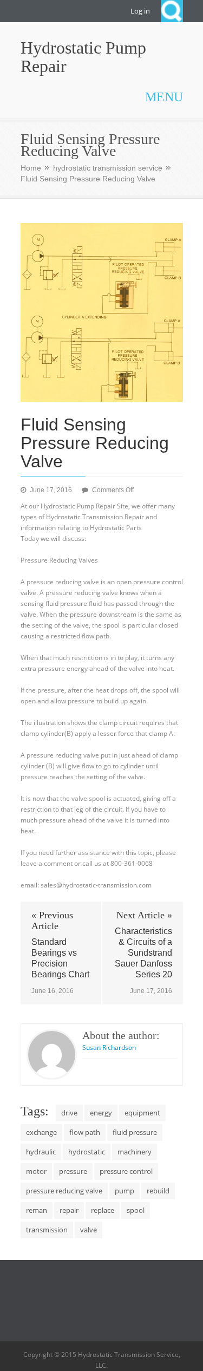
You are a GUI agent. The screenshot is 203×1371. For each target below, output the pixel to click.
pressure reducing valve (64, 1191)
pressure (73, 1171)
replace (102, 1210)
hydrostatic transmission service (107, 168)
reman (36, 1210)
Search (172, 11)
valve (88, 1230)
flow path (84, 1132)
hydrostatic (86, 1152)
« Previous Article (52, 920)
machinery (134, 1152)
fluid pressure (135, 1132)
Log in (140, 11)
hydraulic (41, 1152)
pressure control (126, 1171)
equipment (142, 1113)
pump (124, 1191)
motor (36, 1171)
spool (136, 1210)
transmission (47, 1230)
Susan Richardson (109, 1047)
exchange (41, 1132)
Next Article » (144, 915)
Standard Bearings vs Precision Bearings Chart (60, 958)
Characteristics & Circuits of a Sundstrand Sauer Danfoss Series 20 (143, 952)
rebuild (158, 1191)
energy (101, 1113)
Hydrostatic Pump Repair (83, 56)
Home (31, 168)
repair (69, 1210)
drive (69, 1113)
